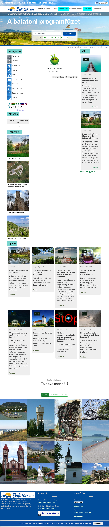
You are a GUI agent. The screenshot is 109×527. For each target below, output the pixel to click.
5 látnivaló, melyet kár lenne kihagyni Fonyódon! (42, 272)
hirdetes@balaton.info (46, 508)
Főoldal (40, 9)
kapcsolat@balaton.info (46, 502)
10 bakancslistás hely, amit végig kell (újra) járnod (18, 335)
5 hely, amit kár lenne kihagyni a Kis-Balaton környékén (91, 136)
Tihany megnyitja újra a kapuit (42, 334)
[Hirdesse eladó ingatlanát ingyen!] (103, 3)
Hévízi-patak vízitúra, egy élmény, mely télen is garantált (89, 335)
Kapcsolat (97, 9)
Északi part (54, 395)
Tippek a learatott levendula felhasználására (87, 272)
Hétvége (87, 9)
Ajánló (55, 9)
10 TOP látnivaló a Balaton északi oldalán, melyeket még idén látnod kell (66, 273)
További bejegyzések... (88, 172)
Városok (47, 9)
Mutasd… (18, 126)
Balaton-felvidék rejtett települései (19, 271)
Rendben (97, 523)
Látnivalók (63, 9)
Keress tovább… (54, 71)
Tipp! (86, 59)
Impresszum (78, 516)
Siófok (57, 37)
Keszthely (64, 37)
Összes (45, 395)
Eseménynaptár (75, 9)
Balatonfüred (48, 37)
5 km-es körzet (71, 77)
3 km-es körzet (58, 77)
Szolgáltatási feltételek (82, 512)
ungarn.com (78, 506)
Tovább (95, 107)
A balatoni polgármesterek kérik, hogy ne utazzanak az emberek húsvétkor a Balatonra (66, 337)
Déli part (63, 395)
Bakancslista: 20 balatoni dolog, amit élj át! (90, 80)
